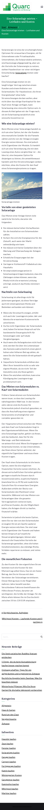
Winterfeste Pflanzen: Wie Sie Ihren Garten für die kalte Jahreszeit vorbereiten (22, 688)
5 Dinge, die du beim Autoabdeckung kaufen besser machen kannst (19, 663)
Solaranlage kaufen (11, 752)
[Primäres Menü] (41, 7)
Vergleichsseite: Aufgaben (15, 612)
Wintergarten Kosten (12, 775)
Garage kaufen (8, 757)
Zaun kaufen (7, 743)
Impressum (15, 806)
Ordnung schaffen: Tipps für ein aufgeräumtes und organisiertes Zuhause (21, 672)
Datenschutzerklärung (25, 806)
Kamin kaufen (8, 770)
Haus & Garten (8, 710)
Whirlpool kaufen (10, 788)
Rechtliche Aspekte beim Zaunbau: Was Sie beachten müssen (22, 680)
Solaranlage (21, 72)
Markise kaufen (9, 793)
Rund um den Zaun (10, 714)
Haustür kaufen (9, 739)
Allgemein (6, 705)
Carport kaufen (9, 761)
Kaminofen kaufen (10, 784)
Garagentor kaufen (10, 779)
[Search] (40, 636)
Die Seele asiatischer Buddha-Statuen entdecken (19, 655)
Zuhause (6, 723)
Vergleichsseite (9, 719)
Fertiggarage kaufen (11, 766)
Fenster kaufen (9, 748)
